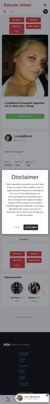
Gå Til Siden (31, 227)
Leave (17, 227)
